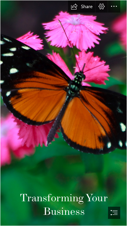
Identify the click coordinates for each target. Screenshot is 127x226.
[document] (63, 113)
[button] (81, 6)
